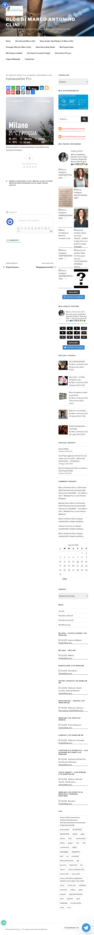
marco (62, 869)
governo (63, 865)
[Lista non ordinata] (35, 228)
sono (62, 898)
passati (62, 894)
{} (49, 228)
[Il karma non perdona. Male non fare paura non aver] (81, 258)
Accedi (61, 611)
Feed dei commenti (66, 620)
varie (62, 907)
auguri (70, 843)
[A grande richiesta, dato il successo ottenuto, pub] (81, 238)
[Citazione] (39, 228)
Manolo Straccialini (66, 503)
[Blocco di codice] (42, 228)
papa (80, 890)
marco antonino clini (20, 181)
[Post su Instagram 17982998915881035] (81, 177)
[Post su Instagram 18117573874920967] (81, 197)
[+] (18, 231)
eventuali (75, 856)
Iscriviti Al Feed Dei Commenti (73, 137)
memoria (63, 890)
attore (62, 843)
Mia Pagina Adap (66, 47)
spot (78, 898)
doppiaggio (64, 852)
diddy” (74, 847)
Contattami (29, 59)
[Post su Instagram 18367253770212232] (66, 177)
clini (83, 843)
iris (81, 865)
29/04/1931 (64, 834)
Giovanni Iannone (66, 860)
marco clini (64, 874)
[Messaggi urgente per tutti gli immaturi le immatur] (66, 197)
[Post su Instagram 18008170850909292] (81, 278)
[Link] (46, 228)
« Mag (64, 579)
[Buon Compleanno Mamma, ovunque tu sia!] (66, 238)
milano (72, 890)
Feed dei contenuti (66, 616)
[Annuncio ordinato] (32, 228)
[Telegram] (86, 927)
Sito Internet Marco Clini (25, 41)
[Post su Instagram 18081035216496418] (81, 218)
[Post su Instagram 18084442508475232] (66, 218)
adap (82, 834)
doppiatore (76, 852)
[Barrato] (28, 228)
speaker (70, 898)
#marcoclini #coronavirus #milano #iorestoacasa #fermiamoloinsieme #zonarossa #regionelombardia (72, 821)
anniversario (81, 838)
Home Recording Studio (45, 47)
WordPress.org (64, 625)
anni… (70, 838)
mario (62, 885)
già (78, 860)
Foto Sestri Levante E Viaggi (38, 53)
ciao (77, 843)
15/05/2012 (77, 830)
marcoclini (76, 874)
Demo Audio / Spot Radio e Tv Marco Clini (56, 41)
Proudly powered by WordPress (35, 929)
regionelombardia (75, 894)
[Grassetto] (18, 228)
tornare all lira (76, 903)
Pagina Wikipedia (13, 59)
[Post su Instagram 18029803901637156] (66, 278)
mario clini (72, 885)
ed (67, 856)
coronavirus (64, 847)
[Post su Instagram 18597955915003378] (66, 258)
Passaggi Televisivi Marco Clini (18, 47)
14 (78, 562)
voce (69, 907)
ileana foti (73, 865)
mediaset (82, 885)
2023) (75, 834)
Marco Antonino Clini (41, 75)
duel (61, 856)
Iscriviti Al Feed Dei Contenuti (73, 129)
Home (8, 41)
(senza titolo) (63, 449)
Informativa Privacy (63, 53)
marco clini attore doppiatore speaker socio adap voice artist (31, 183)
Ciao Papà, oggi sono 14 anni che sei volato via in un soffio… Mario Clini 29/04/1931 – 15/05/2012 (73, 458)
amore (62, 838)
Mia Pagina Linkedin (14, 53)
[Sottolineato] (25, 228)
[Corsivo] (22, 228)
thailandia (63, 903)
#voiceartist (64, 830)
